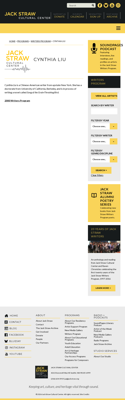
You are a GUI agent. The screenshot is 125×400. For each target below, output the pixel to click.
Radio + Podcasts (101, 316)
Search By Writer (102, 105)
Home (12, 41)
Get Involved (42, 331)
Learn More (102, 288)
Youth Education (73, 343)
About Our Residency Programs (75, 321)
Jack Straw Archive (103, 344)
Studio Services (105, 350)
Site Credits (84, 394)
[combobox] (104, 126)
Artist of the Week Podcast (103, 330)
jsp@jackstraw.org (71, 379)
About (40, 315)
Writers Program (41, 41)
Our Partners (42, 342)
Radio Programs (101, 340)
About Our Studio (102, 356)
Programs (23, 41)
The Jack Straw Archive (47, 328)
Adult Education (72, 347)
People (39, 339)
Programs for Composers (77, 360)
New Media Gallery (74, 330)
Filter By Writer (101, 135)
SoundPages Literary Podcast (104, 324)
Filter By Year (100, 120)
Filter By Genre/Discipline (102, 152)
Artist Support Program (76, 326)
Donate (39, 335)
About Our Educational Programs (76, 338)
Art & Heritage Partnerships (72, 351)
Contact (40, 324)
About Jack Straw (44, 320)
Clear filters (97, 175)
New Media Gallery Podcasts (103, 335)
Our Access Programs (75, 356)
